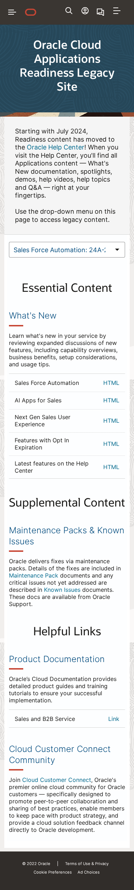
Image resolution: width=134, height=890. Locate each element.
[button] (117, 11)
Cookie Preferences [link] (53, 872)
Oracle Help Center (55, 147)
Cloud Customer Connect (56, 779)
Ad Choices (89, 872)
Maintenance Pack (33, 575)
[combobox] (59, 249)
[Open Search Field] (69, 11)
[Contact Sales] (101, 12)
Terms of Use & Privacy (87, 863)
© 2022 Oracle (36, 863)
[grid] (67, 426)
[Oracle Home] (30, 12)
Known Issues (62, 589)
